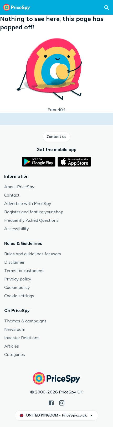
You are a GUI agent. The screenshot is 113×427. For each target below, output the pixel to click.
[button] (56, 137)
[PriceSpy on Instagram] (62, 402)
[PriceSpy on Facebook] (51, 402)
